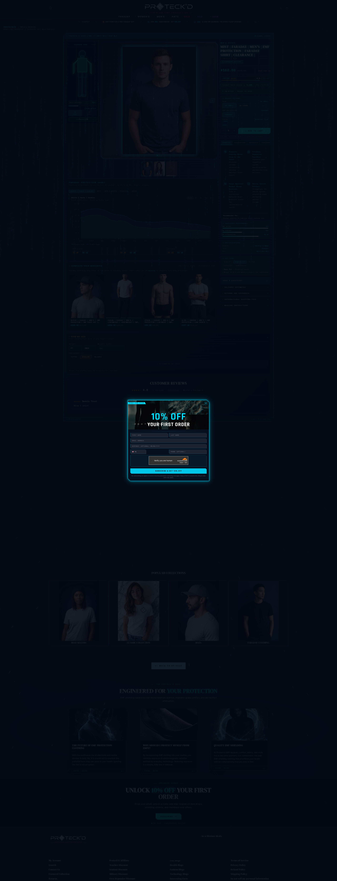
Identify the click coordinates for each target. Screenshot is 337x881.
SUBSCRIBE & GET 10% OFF (168, 471)
